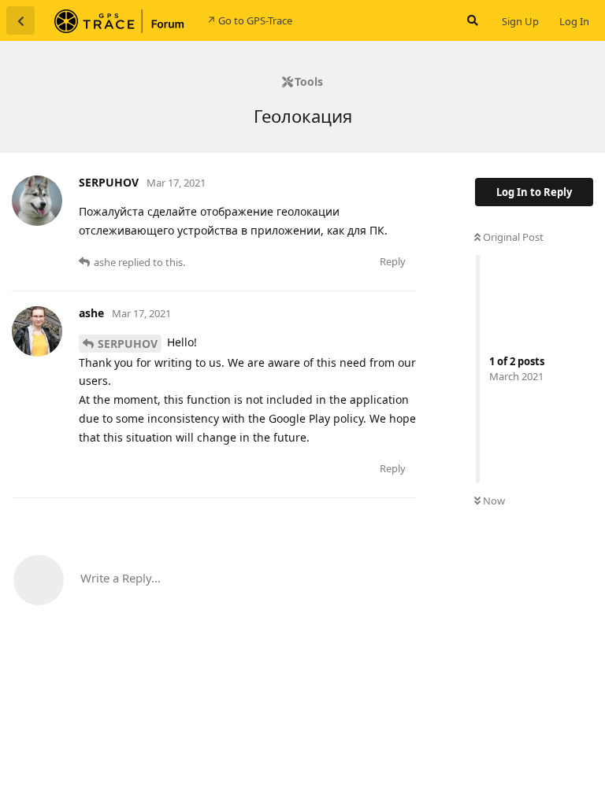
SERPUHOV (128, 343)
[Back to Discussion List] (20, 20)
